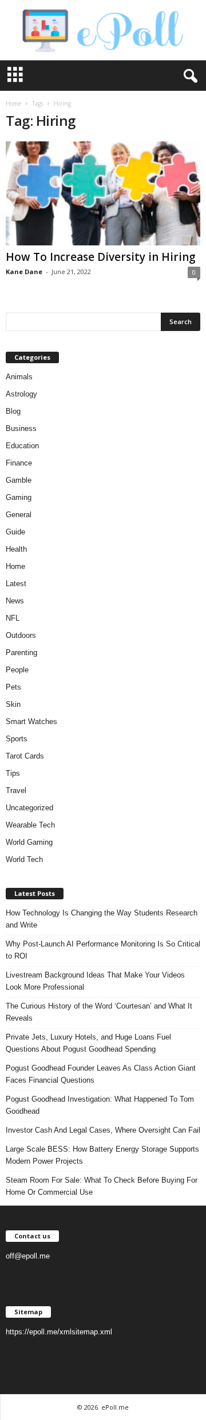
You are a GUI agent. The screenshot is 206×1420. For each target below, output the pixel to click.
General (18, 514)
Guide (15, 532)
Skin (13, 704)
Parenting (21, 652)
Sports (16, 738)
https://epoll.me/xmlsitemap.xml (59, 1331)
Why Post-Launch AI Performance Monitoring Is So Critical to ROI (103, 950)
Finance (19, 463)
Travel (16, 790)
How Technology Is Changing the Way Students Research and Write (101, 919)
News (15, 601)
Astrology (21, 394)
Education (22, 445)
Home (13, 103)
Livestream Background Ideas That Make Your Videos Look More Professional (95, 981)
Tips (13, 773)
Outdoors (21, 635)
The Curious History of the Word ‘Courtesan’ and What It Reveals (99, 1012)
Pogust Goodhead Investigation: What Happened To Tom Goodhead (100, 1105)
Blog (13, 411)
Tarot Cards (25, 756)
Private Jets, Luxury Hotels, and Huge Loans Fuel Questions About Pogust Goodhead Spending (88, 1043)
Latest (16, 583)
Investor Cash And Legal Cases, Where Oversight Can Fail (103, 1130)
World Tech (24, 859)
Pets (13, 687)
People (17, 669)
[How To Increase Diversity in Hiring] (103, 193)
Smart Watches (31, 721)
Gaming (18, 497)
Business (21, 428)
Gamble (18, 480)
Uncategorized (29, 807)
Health (16, 549)
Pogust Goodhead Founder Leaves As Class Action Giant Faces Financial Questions (101, 1074)
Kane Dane (24, 271)
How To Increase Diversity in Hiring (101, 256)
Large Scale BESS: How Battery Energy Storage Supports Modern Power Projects (102, 1155)
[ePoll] (103, 30)
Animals (19, 376)
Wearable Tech (30, 825)
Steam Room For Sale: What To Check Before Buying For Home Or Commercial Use (101, 1186)
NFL (12, 618)
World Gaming (29, 842)
